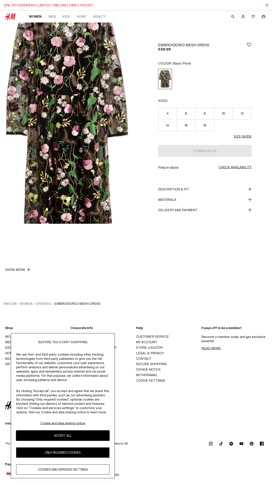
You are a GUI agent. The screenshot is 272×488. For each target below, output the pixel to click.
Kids (66, 16)
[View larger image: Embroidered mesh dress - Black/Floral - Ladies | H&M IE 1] (67, 123)
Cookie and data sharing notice (62, 423)
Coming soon (204, 151)
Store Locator (149, 347)
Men (52, 16)
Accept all (62, 435)
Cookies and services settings (63, 469)
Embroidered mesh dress (77, 303)
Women (35, 16)
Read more (211, 348)
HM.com (9, 303)
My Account (146, 342)
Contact (143, 358)
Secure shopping (151, 364)
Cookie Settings (150, 380)
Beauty (99, 16)
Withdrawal (147, 375)
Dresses (43, 303)
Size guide (243, 136)
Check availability (235, 167)
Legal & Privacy (150, 353)
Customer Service (152, 336)
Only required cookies (63, 452)
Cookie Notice (148, 369)
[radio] (165, 79)
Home (81, 16)
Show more (15, 269)
